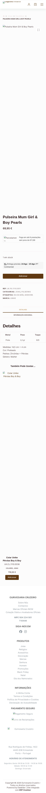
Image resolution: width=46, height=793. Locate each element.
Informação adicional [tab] (23, 315)
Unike (13, 298)
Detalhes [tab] (23, 310)
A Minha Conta (23, 693)
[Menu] (41, 4)
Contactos (23, 606)
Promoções (23, 668)
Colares (9, 568)
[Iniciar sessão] (29, 4)
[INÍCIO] (4, 16)
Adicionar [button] (12, 577)
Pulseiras (26, 292)
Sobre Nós (23, 602)
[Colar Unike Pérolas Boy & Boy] (12, 463)
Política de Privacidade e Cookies (23, 699)
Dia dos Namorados (23, 678)
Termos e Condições (23, 696)
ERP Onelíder (25, 790)
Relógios (23, 649)
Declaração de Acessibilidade (23, 702)
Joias (17, 292)
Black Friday (23, 672)
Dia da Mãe (19, 295)
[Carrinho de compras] (35, 4)
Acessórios (23, 652)
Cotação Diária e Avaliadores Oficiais (23, 612)
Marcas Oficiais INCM (23, 609)
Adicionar (23, 276)
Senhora (29, 295)
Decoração (23, 656)
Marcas (23, 659)
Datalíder (22, 787)
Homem (23, 665)
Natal (23, 675)
